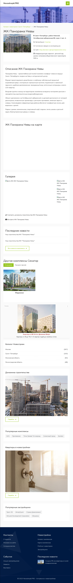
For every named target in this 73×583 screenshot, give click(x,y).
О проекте (7, 539)
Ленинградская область (13, 362)
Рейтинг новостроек (45, 546)
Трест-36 (10, 512)
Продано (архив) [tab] (20, 265)
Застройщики (43, 550)
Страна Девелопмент (33, 512)
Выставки (6, 568)
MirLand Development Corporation (18, 516)
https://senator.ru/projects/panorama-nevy (52, 50)
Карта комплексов (44, 543)
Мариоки (19, 293)
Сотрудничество (9, 546)
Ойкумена (35, 516)
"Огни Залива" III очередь (31, 436)
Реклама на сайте (9, 543)
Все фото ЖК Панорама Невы (18, 220)
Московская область (12, 358)
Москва (8, 349)
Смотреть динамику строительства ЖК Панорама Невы (27, 215)
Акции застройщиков (11, 561)
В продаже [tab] (8, 265)
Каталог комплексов (45, 539)
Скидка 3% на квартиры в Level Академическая (56, 562)
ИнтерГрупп (19, 512)
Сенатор (48, 42)
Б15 (8, 436)
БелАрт (60, 436)
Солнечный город (49, 436)
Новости (6, 564)
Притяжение (16, 436)
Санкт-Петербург (11, 354)
